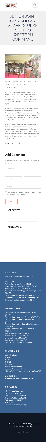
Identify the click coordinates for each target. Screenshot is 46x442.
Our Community (28, 84)
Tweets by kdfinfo (15, 216)
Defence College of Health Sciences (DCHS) (22, 298)
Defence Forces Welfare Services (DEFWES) (22, 317)
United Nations (11, 355)
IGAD (7, 357)
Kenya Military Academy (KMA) (17, 288)
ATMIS (8, 359)
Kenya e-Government (13, 366)
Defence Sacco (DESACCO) (16, 338)
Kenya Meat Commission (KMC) (17, 333)
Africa (22, 82)
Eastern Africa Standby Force (16, 369)
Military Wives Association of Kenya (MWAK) (23, 371)
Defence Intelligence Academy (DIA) (19, 300)
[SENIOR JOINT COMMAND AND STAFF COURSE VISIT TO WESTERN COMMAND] (23, 66)
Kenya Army (34, 82)
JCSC (29, 82)
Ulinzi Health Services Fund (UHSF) (18, 342)
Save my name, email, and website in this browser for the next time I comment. (24, 193)
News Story (20, 84)
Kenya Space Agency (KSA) (16, 340)
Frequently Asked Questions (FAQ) (19, 378)
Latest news (8, 84)
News (14, 84)
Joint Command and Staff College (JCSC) (21, 286)
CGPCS (8, 362)
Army (25, 82)
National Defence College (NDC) (18, 284)
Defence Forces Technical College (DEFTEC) (23, 295)
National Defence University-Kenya (19, 276)
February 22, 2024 (13, 82)
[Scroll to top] (23, 414)
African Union (10, 364)
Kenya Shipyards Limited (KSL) (17, 335)
